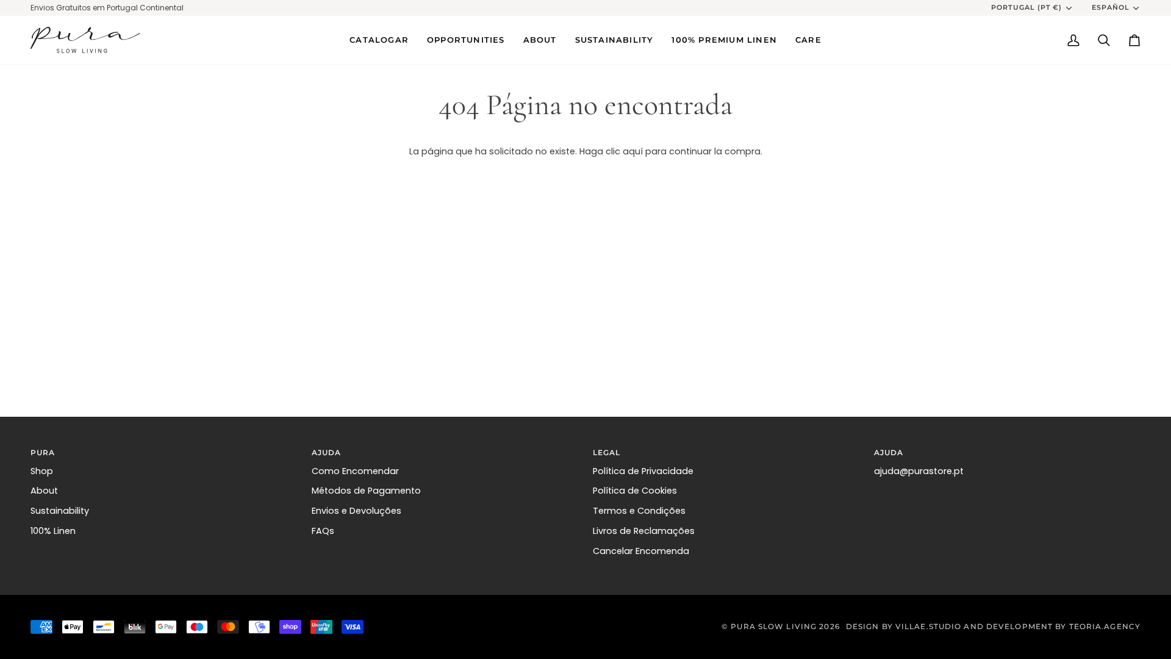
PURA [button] (42, 452)
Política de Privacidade (643, 471)
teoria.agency (1105, 626)
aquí (633, 151)
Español (1111, 7)
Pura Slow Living (774, 626)
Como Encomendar (355, 471)
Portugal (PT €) (1026, 7)
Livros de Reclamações (644, 531)
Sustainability (59, 511)
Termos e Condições (639, 511)
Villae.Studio (928, 626)
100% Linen (53, 531)
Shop (41, 471)
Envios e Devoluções (356, 511)
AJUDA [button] (327, 452)
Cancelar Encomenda (641, 551)
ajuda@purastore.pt (919, 471)
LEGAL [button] (607, 452)
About (44, 490)
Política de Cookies (635, 490)
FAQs (323, 531)
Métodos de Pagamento (366, 490)
